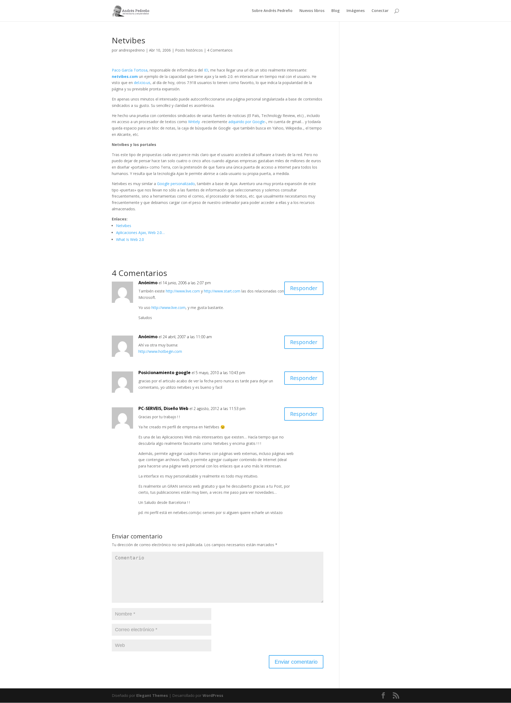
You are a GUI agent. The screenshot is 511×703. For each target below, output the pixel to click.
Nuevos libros (311, 11)
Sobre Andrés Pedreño (272, 11)
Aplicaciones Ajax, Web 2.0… (140, 232)
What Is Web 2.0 (130, 239)
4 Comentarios (220, 50)
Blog (335, 11)
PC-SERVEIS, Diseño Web (163, 408)
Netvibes (123, 225)
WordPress (213, 695)
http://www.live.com (183, 291)
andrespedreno (132, 50)
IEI (206, 70)
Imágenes (356, 11)
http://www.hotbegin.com (160, 351)
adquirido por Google (246, 121)
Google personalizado (176, 183)
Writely (194, 121)
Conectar (380, 11)
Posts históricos (189, 50)
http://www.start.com (222, 291)
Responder (304, 288)
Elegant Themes (152, 695)
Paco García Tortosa (129, 70)
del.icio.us (142, 82)
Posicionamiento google (164, 372)
